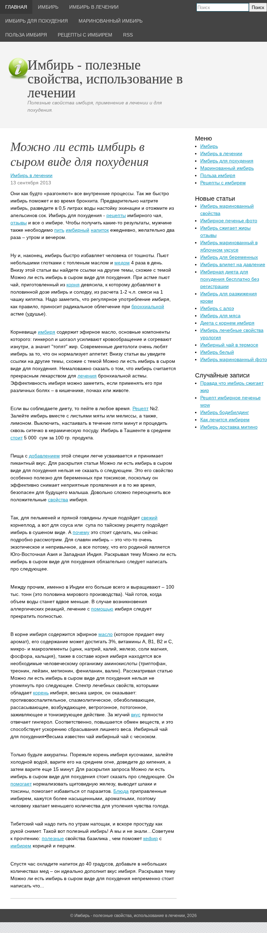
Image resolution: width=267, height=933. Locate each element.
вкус (135, 714)
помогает (21, 784)
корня (73, 284)
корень (41, 692)
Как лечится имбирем (225, 419)
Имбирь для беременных (229, 257)
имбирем (20, 845)
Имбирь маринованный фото (233, 359)
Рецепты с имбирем (223, 182)
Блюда (121, 791)
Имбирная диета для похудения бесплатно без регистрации (229, 279)
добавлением (44, 455)
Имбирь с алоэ (217, 308)
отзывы (18, 222)
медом (122, 262)
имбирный (77, 230)
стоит (16, 437)
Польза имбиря (217, 175)
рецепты (116, 215)
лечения (87, 375)
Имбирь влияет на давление (232, 264)
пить (59, 230)
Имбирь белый (217, 352)
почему (81, 532)
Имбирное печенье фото (228, 220)
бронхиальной (147, 306)
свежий (149, 517)
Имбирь (209, 146)
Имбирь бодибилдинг (224, 412)
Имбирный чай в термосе (229, 345)
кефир (150, 838)
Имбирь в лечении (31, 175)
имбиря (46, 332)
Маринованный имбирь (227, 168)
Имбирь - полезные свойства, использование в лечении (105, 78)
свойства (58, 499)
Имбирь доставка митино (229, 427)
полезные (53, 838)
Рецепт (140, 408)
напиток (100, 230)
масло (105, 634)
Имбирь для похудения (226, 161)
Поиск (258, 7)
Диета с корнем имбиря (227, 323)
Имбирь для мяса (220, 315)
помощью (102, 609)
